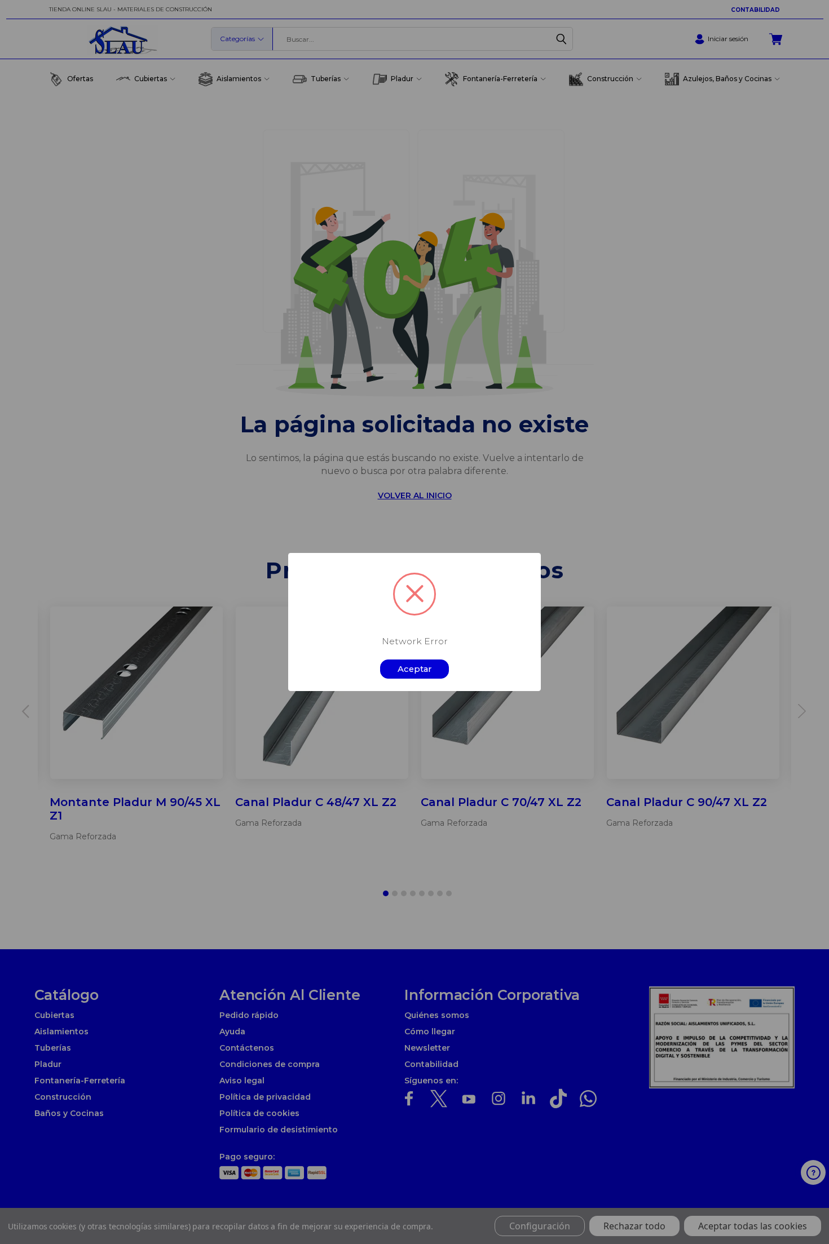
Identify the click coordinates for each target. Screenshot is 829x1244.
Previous (802, 1209)
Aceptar (415, 669)
